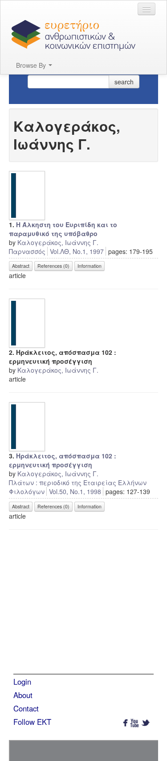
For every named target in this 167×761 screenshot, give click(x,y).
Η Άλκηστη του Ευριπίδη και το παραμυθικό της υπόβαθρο (63, 229)
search (124, 81)
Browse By (32, 65)
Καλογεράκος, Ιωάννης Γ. (57, 242)
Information (89, 265)
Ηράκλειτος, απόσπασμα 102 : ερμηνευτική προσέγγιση (62, 460)
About (23, 695)
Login (22, 681)
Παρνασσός (27, 251)
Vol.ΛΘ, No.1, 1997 (77, 251)
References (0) (53, 265)
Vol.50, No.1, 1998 (75, 491)
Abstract (20, 265)
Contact (26, 708)
